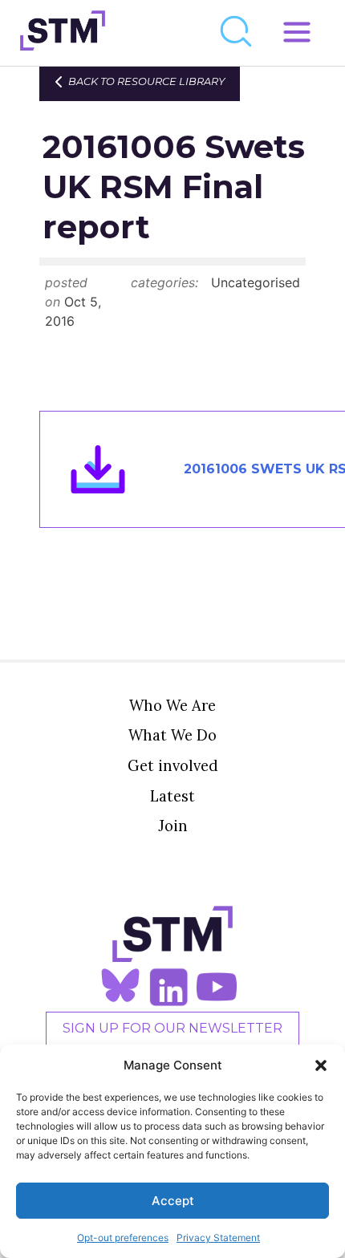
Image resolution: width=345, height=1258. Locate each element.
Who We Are (172, 705)
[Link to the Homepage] (62, 32)
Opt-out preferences (122, 1238)
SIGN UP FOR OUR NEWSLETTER (172, 1028)
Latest (172, 796)
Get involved (173, 765)
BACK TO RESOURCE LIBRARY (146, 81)
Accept (173, 1200)
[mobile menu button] (297, 33)
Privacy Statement (218, 1238)
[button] (321, 1065)
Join (173, 825)
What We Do (172, 735)
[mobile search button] (237, 33)
